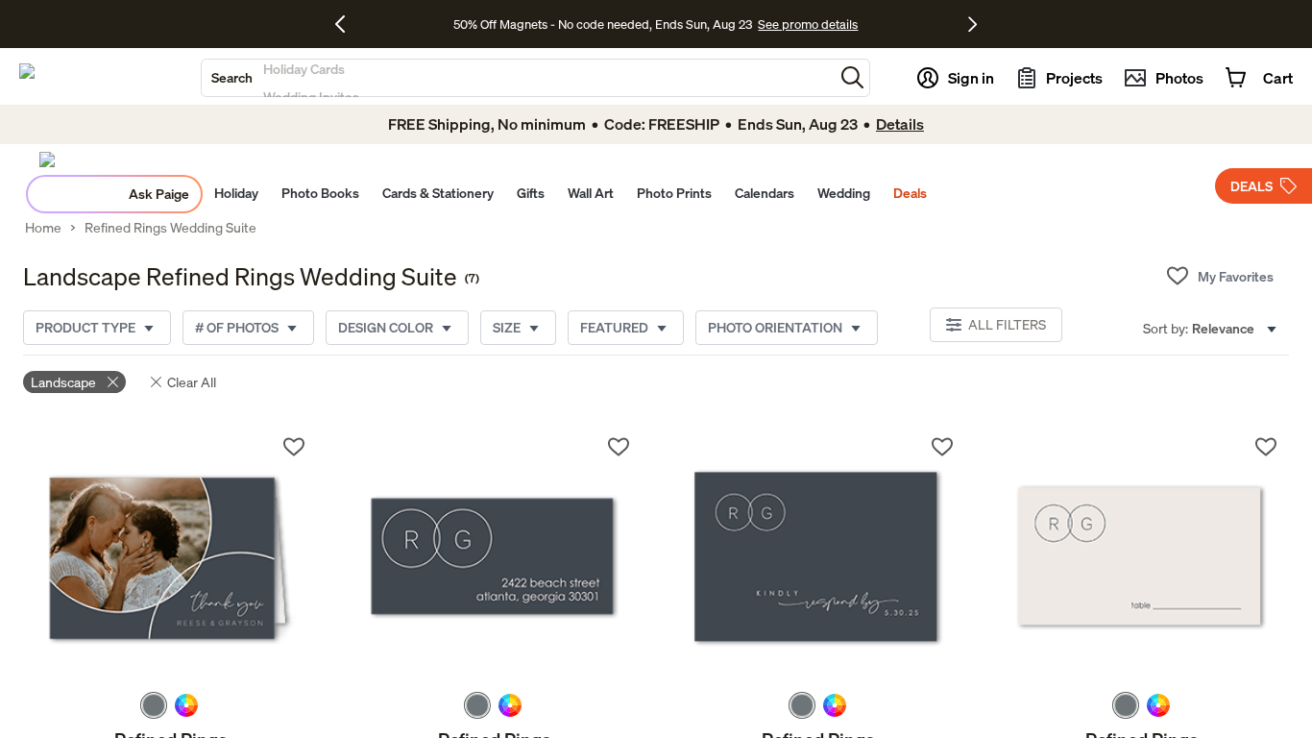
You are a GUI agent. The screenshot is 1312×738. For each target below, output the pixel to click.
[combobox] (517, 78)
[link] (170, 558)
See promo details (808, 24)
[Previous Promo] (347, 24)
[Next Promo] (972, 24)
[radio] (153, 705)
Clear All (191, 382)
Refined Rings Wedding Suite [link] (170, 227)
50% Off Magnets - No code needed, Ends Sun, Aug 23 (602, 24)
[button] (852, 77)
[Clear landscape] (113, 382)
